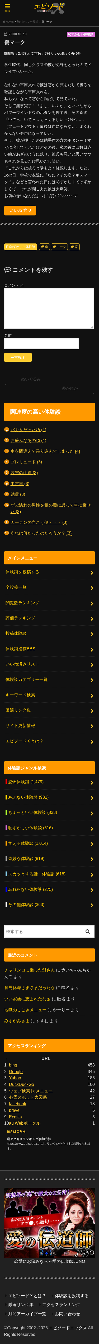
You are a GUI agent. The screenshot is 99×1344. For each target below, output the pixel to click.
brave (14, 1110)
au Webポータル (24, 1123)
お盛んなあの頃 (28, 440)
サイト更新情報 (20, 725)
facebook (17, 1103)
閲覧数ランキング (22, 602)
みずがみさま (17, 1020)
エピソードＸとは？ (25, 740)
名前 (8, 335)
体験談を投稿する (22, 571)
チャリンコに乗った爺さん (29, 970)
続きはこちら (16, 1131)
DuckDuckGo (21, 1084)
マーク (61, 247)
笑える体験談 (28, 843)
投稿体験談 (16, 633)
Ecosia (15, 1116)
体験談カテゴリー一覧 (27, 679)
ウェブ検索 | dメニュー (31, 1090)
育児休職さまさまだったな (29, 987)
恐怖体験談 (26, 781)
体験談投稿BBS (20, 648)
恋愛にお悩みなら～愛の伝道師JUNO (49, 1261)
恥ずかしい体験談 (22, 247)
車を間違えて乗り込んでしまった (45, 451)
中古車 (20, 483)
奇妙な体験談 (26, 858)
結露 (18, 494)
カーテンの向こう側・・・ (39, 522)
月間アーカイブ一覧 (27, 1313)
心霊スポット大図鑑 (28, 1097)
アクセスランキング (61, 1304)
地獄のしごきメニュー (25, 1009)
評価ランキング (20, 617)
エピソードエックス (68, 1327)
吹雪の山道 (24, 472)
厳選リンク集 (18, 710)
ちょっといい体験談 (32, 812)
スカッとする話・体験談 (36, 873)
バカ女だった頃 (28, 429)
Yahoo (15, 1077)
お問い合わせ (67, 1313)
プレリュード (26, 461)
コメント (14, 285)
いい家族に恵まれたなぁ (27, 998)
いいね (20, 210)
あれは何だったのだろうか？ (41, 533)
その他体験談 (26, 904)
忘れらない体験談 (30, 889)
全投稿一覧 (16, 587)
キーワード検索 (20, 694)
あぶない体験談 (28, 797)
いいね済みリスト (22, 664)
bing (13, 1065)
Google (16, 1071)
